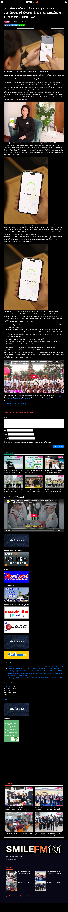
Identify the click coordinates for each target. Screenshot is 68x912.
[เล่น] (6, 530)
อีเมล (6, 434)
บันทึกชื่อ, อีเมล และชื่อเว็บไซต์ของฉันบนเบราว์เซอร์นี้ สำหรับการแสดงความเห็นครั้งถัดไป (28, 442)
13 (11, 688)
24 (6, 692)
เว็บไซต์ (6, 438)
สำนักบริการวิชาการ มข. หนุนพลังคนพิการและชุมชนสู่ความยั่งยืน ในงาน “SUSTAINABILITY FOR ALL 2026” (35, 666)
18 (8, 690)
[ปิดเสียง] (59, 530)
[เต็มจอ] (62, 530)
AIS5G (16, 412)
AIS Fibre (11, 412)
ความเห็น (6, 417)
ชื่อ (5, 430)
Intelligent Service (24, 412)
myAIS (31, 412)
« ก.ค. (5, 699)
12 (9, 688)
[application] (34, 515)
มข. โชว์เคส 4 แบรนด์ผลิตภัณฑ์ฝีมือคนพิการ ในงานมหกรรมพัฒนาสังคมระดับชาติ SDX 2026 (31, 665)
